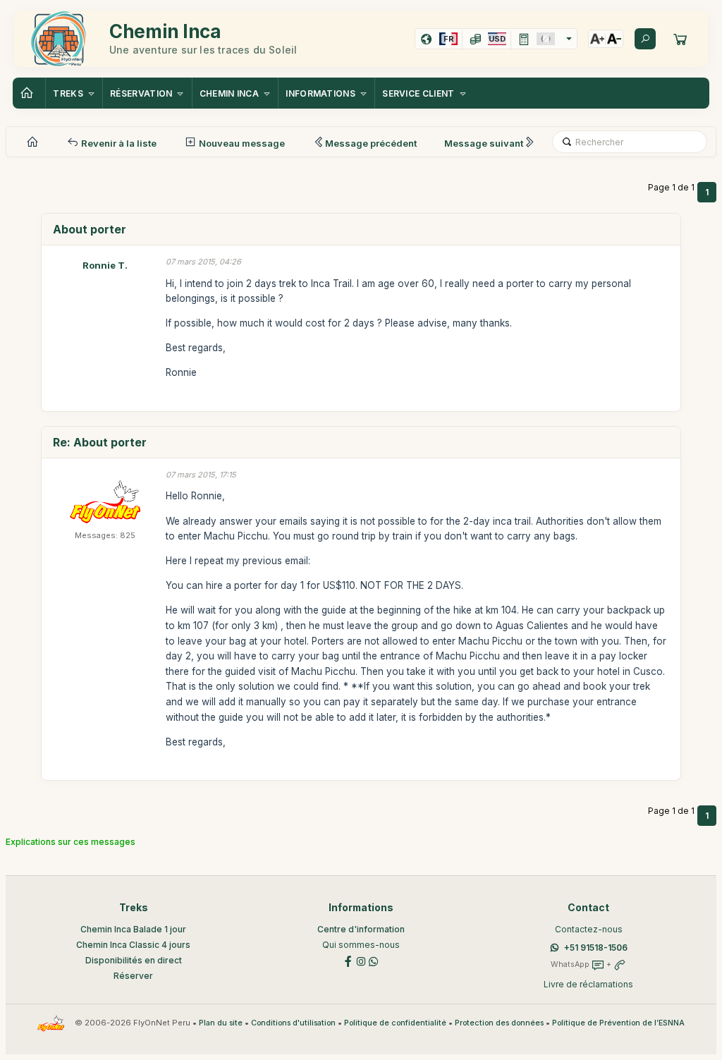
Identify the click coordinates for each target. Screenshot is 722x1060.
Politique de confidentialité (395, 1023)
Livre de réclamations (588, 984)
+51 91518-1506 (596, 947)
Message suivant (483, 143)
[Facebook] (348, 961)
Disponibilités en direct (133, 960)
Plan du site (221, 1023)
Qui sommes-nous (361, 944)
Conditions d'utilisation (293, 1023)
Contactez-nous (589, 929)
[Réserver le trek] (680, 39)
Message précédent (371, 143)
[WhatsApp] (373, 961)
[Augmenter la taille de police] (597, 38)
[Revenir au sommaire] (29, 93)
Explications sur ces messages (70, 841)
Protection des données (499, 1023)
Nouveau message (241, 143)
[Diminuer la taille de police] (614, 38)
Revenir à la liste (118, 143)
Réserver (133, 975)
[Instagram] (361, 961)
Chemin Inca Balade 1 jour (133, 929)
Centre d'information (361, 929)
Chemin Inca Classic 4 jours (133, 944)
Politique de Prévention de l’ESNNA (618, 1023)
